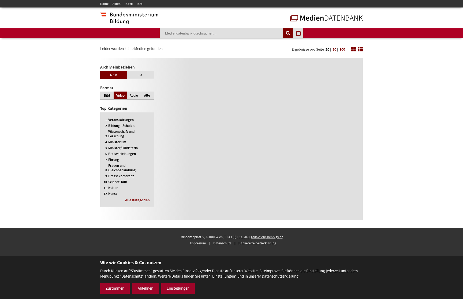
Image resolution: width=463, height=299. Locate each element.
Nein (113, 75)
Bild (107, 95)
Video (120, 95)
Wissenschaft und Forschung (121, 133)
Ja (140, 75)
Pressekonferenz (121, 176)
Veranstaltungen (121, 120)
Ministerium (117, 142)
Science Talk (117, 182)
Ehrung (113, 159)
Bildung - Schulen (121, 125)
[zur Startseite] (326, 18)
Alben (117, 4)
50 (334, 49)
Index (129, 4)
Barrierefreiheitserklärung (257, 243)
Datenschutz (222, 243)
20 (327, 49)
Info (140, 4)
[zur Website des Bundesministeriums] (129, 21)
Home (104, 4)
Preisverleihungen (122, 154)
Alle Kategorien (137, 200)
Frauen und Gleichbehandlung (122, 167)
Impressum (198, 243)
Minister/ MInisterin (123, 148)
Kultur (113, 188)
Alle (147, 95)
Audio (134, 95)
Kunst (112, 193)
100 (342, 49)
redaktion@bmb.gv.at (267, 237)
